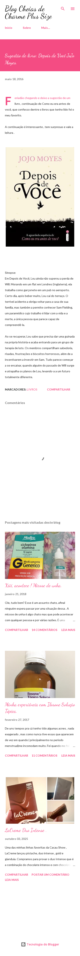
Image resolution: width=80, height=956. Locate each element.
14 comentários (44, 630)
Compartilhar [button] (58, 389)
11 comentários (44, 755)
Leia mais (68, 630)
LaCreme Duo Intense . (26, 830)
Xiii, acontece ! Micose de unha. (33, 585)
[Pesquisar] (62, 7)
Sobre (27, 27)
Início (8, 27)
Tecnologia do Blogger (42, 944)
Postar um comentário (50, 874)
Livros (32, 389)
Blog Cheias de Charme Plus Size (28, 12)
